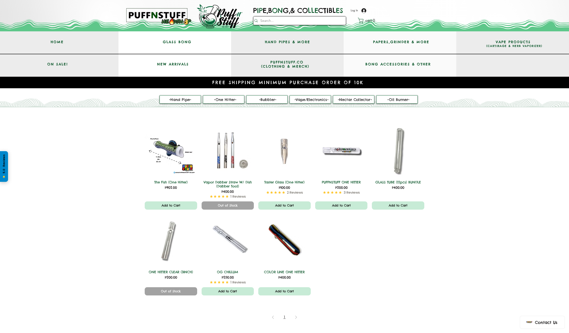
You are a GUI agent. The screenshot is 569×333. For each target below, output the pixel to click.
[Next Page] (296, 317)
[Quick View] (171, 150)
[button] (368, 20)
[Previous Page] (273, 317)
